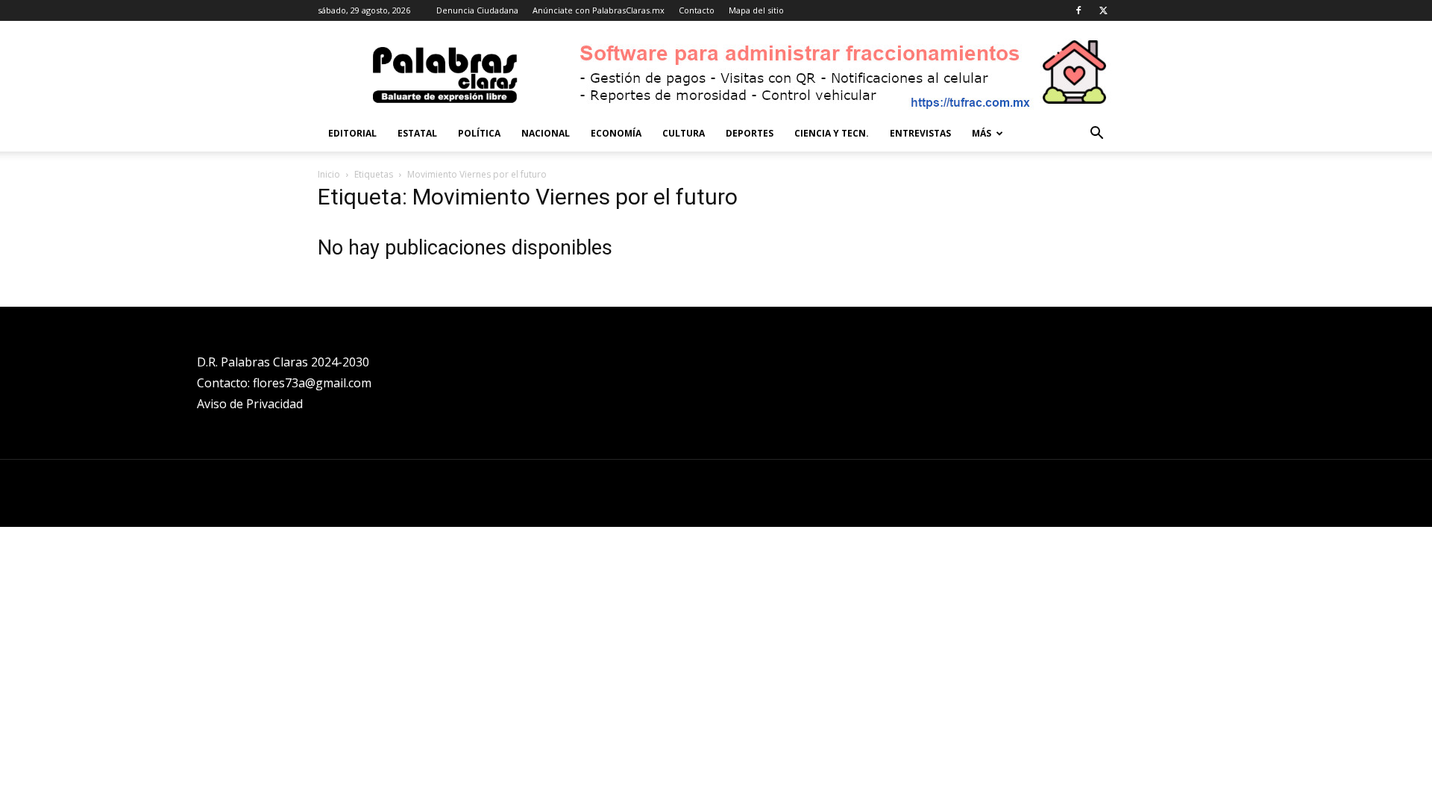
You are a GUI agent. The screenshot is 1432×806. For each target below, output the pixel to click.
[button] (1096, 135)
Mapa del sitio (756, 10)
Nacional (545, 133)
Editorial (352, 133)
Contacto (697, 10)
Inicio (329, 174)
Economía (616, 133)
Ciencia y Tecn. (831, 133)
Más (981, 133)
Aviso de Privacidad (250, 404)
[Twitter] (1103, 10)
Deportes (749, 133)
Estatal (417, 133)
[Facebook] (1078, 10)
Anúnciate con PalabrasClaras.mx (599, 10)
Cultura (683, 133)
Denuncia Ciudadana (477, 10)
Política (479, 133)
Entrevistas (920, 133)
